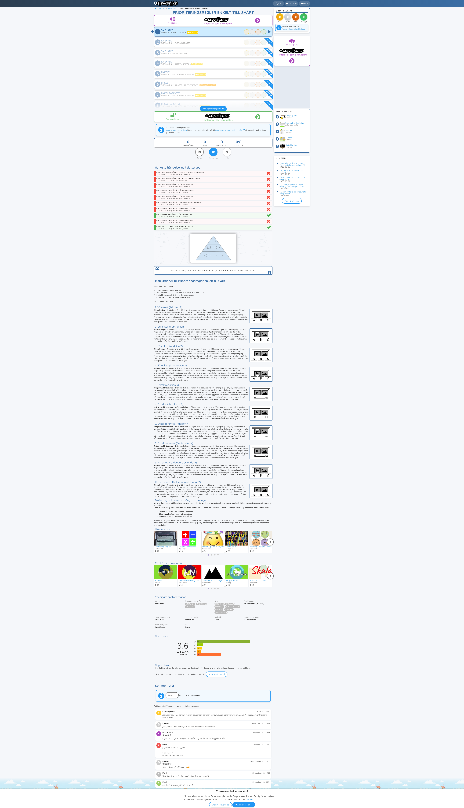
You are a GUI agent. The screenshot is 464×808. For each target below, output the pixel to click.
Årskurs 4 (190, 604)
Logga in (172, 695)
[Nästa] (270, 542)
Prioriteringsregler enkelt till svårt (229, 130)
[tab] (208, 555)
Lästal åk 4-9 (232, 546)
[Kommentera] (213, 152)
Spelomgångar (188, 145)
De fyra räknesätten (187, 546)
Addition (229, 609)
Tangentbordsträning (294, 123)
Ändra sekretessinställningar (293, 29)
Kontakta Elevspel (217, 674)
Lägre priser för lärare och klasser (291, 171)
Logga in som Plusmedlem (176, 130)
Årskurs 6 (190, 606)
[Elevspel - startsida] (166, 3)
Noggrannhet (238, 145)
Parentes (219, 606)
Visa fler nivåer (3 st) (212, 108)
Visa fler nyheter (292, 201)
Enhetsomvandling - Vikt (189, 580)
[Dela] (227, 152)
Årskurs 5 (201, 604)
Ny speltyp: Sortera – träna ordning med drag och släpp (292, 185)
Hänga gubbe (291, 115)
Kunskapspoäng (221, 145)
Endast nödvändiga (220, 805)
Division (218, 609)
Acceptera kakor (244, 805)
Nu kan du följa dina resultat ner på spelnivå (293, 193)
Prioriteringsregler (163, 546)
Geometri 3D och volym (212, 580)
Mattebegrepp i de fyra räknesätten (218, 546)
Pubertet (158, 580)
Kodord (288, 138)
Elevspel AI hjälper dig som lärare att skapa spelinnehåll (292, 164)
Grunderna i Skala (258, 580)
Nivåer (205, 145)
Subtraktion (221, 612)
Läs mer (249, 799)
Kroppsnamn (232, 580)
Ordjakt (288, 130)
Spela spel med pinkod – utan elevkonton (292, 178)
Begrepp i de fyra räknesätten (263, 546)
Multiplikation (233, 606)
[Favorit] (199, 152)
